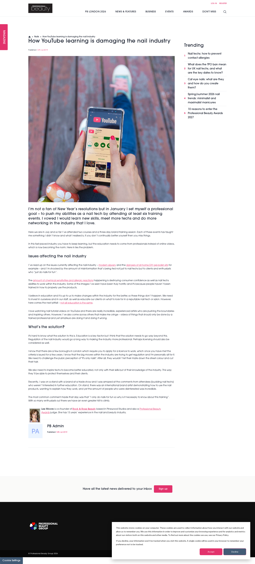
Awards (188, 12)
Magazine (4, 37)
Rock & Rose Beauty (84, 409)
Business (151, 12)
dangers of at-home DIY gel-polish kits (147, 265)
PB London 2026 (95, 12)
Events (169, 12)
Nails (36, 37)
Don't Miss (209, 12)
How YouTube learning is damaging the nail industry (68, 37)
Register (223, 3)
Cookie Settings (11, 560)
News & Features (125, 12)
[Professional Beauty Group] (43, 526)
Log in (214, 3)
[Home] (40, 8)
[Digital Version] (2, 18)
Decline (234, 551)
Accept (211, 551)
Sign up (163, 489)
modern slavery (107, 265)
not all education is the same (76, 303)
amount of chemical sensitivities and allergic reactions (63, 280)
